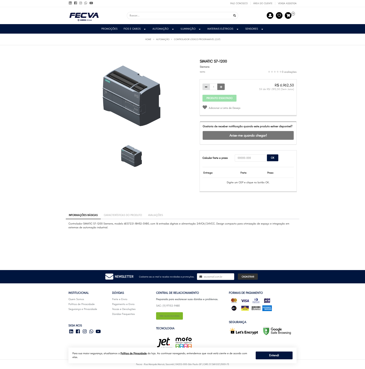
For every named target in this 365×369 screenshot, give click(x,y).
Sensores (251, 28)
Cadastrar (248, 276)
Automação (160, 28)
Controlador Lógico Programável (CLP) (197, 39)
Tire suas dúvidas (169, 316)
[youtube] (91, 3)
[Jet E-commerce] (164, 343)
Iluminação (188, 28)
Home (148, 39)
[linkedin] (71, 3)
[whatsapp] (86, 3)
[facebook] (76, 3)
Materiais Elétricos (220, 28)
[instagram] (81, 3)
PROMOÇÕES (109, 28)
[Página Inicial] (84, 15)
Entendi (274, 355)
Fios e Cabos (132, 28)
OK (272, 157)
